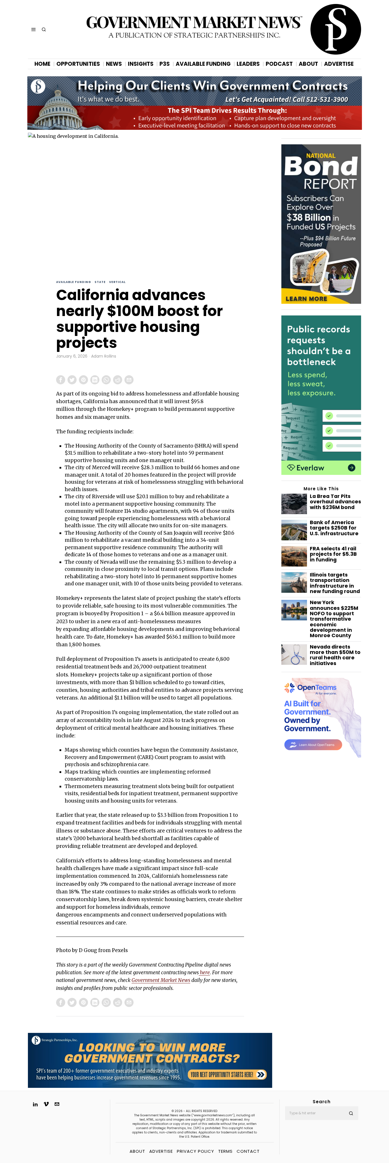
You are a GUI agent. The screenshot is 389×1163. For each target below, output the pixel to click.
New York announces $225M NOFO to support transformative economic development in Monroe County (334, 619)
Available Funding (73, 282)
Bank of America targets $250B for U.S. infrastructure (334, 528)
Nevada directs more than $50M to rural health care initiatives (335, 655)
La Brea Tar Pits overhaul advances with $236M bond (335, 502)
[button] (351, 1113)
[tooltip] (60, 379)
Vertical (117, 282)
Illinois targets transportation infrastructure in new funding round (335, 583)
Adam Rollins (103, 356)
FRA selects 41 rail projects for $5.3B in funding (333, 554)
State (100, 282)
